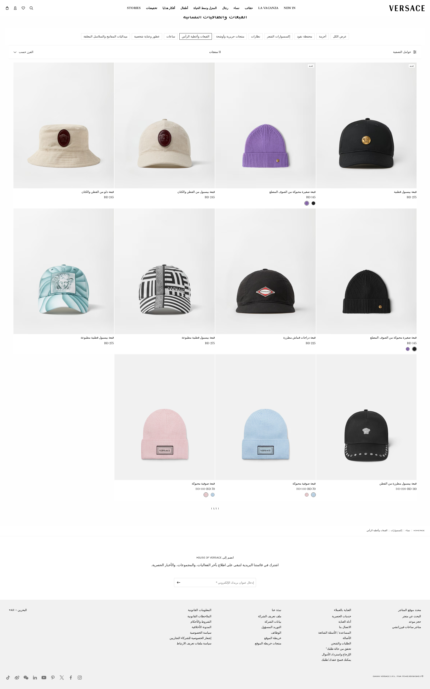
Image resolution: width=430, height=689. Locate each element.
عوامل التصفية (402, 52)
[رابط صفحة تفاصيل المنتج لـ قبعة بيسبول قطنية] (366, 125)
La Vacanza (268, 8)
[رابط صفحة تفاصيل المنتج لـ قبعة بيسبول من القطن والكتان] (164, 125)
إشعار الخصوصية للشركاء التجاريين (190, 638)
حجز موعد (415, 622)
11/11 (215, 508)
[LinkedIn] (35, 677)
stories (134, 8)
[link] (419, 530)
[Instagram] (79, 677)
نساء (236, 8)
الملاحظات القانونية (199, 616)
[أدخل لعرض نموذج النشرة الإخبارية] (178, 582)
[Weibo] (17, 677)
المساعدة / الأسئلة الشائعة (334, 633)
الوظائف (276, 633)
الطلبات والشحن (341, 643)
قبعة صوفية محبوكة (304, 483)
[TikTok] (8, 677)
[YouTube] (44, 677)
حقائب (249, 8)
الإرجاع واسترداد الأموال (336, 654)
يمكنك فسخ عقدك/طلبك (336, 660)
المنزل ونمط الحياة (205, 8)
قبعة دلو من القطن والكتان (98, 192)
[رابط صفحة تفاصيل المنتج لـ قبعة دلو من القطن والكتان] (63, 125)
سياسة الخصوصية (200, 633)
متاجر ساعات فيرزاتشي (406, 627)
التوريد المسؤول (271, 627)
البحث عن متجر (411, 616)
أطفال (184, 8)
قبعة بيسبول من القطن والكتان (196, 192)
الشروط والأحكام (201, 622)
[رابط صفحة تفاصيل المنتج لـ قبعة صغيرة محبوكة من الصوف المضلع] (265, 125)
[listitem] (340, 36)
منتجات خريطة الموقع (268, 643)
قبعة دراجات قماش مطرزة (299, 337)
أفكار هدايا (169, 8)
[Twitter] (61, 677)
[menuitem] (289, 8)
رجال (225, 8)
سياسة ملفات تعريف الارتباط (194, 643)
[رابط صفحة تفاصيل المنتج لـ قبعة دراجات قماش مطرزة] (265, 271)
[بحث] (31, 8)
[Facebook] (70, 677)
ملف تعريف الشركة (269, 616)
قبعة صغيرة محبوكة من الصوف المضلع (292, 192)
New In (289, 8)
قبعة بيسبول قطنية (405, 192)
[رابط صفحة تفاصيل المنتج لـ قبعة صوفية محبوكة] (265, 417)
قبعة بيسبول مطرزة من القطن (398, 483)
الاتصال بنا (345, 627)
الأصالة (347, 638)
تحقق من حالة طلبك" (338, 649)
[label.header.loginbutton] (15, 8)
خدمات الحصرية (341, 616)
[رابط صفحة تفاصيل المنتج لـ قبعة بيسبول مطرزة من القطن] (366, 417)
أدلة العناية (344, 622)
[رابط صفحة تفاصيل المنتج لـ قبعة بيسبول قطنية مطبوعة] (164, 271)
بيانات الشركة (272, 622)
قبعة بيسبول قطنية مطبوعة (198, 337)
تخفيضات (151, 8)
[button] (7, 8)
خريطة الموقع (272, 638)
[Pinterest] (53, 677)
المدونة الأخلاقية (201, 627)
